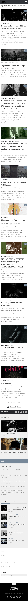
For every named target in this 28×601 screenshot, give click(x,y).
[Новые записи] (5, 502)
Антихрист (6, 383)
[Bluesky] (26, 412)
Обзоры (10, 63)
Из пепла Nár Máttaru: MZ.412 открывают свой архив (17, 508)
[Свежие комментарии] (22, 502)
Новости (4, 23)
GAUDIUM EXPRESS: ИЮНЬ (16, 540)
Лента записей (7, 559)
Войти (4, 555)
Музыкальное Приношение (13, 220)
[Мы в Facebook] (16, 412)
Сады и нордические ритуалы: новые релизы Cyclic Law (12, 492)
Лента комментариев (9, 562)
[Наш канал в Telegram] (18, 412)
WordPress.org (7, 566)
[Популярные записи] (14, 502)
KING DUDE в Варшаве (8, 434)
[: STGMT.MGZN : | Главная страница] (4, 2)
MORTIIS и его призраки (15, 532)
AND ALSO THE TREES (19, 486)
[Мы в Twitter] (21, 412)
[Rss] (23, 412)
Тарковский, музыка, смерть (13, 65)
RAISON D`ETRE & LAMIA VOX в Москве (13, 452)
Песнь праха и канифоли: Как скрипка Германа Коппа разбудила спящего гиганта (14, 146)
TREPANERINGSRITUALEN (12, 348)
